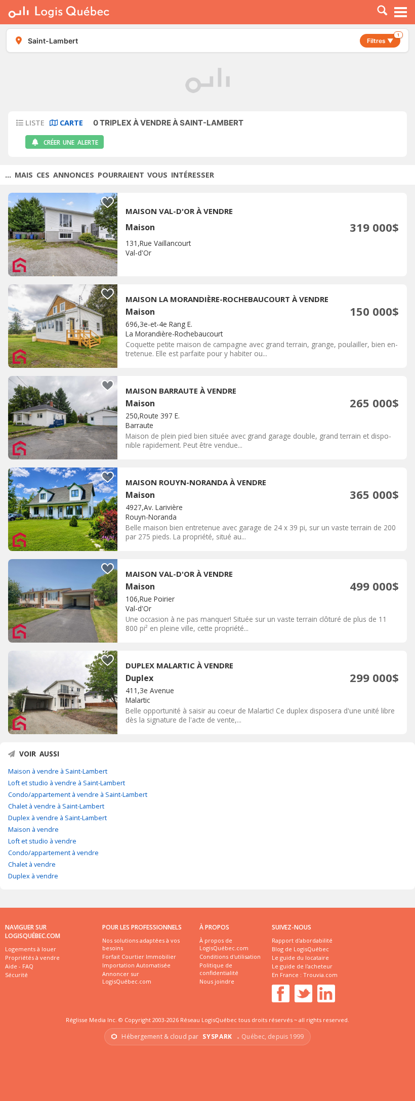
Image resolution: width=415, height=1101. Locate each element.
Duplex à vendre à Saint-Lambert (57, 817)
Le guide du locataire (300, 957)
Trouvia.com (320, 975)
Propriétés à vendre (32, 957)
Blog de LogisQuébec (300, 949)
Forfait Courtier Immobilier (139, 956)
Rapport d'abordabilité (302, 940)
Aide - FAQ (19, 966)
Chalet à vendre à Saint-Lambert (56, 806)
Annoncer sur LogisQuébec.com (126, 977)
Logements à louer (30, 949)
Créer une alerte (71, 142)
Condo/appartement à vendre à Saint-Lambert (77, 794)
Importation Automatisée (136, 965)
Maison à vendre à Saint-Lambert (57, 771)
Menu (401, 12)
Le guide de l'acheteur (302, 966)
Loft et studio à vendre (42, 840)
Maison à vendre (33, 829)
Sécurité (16, 975)
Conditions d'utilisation (230, 956)
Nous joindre (216, 981)
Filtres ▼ (383, 39)
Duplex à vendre (33, 875)
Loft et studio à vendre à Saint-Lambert (66, 782)
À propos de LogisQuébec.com (223, 944)
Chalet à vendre (32, 864)
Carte (70, 123)
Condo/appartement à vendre (53, 852)
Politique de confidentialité (218, 969)
